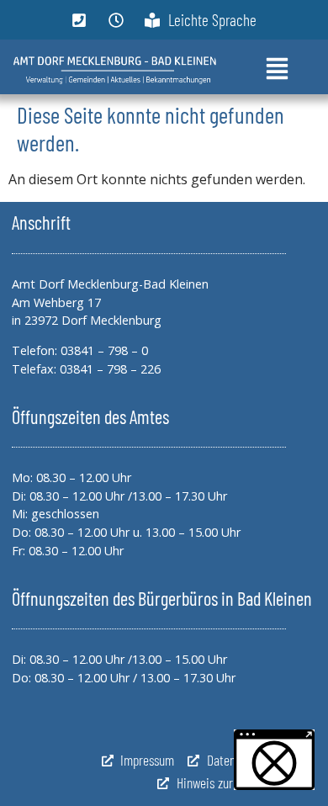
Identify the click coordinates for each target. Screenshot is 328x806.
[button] (274, 759)
